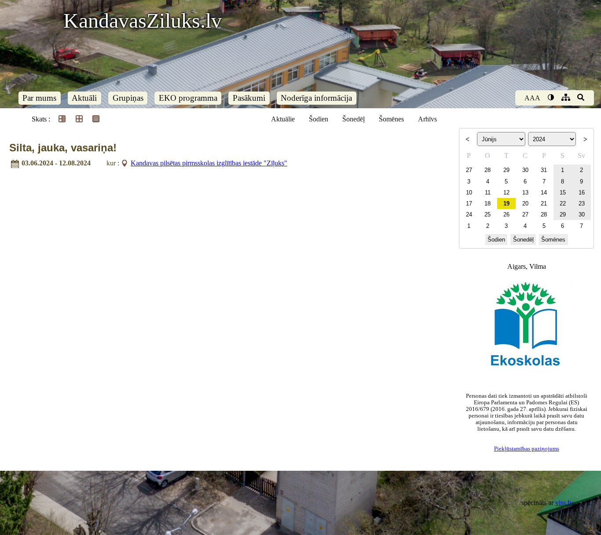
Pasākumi (249, 98)
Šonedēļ (353, 119)
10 (469, 192)
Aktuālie (283, 119)
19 (506, 203)
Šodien (318, 119)
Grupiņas (128, 98)
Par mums (39, 98)
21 (544, 203)
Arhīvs (427, 119)
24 (469, 214)
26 (506, 214)
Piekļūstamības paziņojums (526, 449)
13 (525, 192)
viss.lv (564, 502)
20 (525, 203)
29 (506, 170)
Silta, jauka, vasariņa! (63, 148)
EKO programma (188, 98)
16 (582, 192)
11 (488, 192)
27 (469, 170)
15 (563, 192)
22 (563, 203)
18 (487, 203)
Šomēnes (391, 119)
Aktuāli (84, 98)
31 (544, 170)
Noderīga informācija (316, 98)
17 (469, 203)
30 (525, 170)
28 (487, 170)
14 (544, 192)
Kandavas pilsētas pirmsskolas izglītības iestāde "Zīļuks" (209, 163)
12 (506, 192)
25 (487, 214)
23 (582, 203)
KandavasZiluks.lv (142, 20)
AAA (532, 98)
